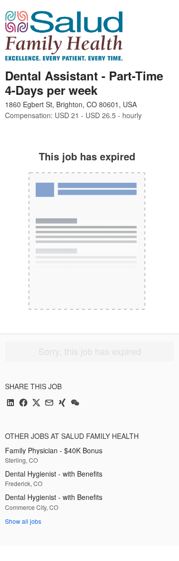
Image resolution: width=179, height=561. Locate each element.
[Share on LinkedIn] (10, 403)
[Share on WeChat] (75, 403)
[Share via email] (49, 403)
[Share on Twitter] (36, 403)
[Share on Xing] (62, 403)
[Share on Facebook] (23, 403)
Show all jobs (23, 521)
